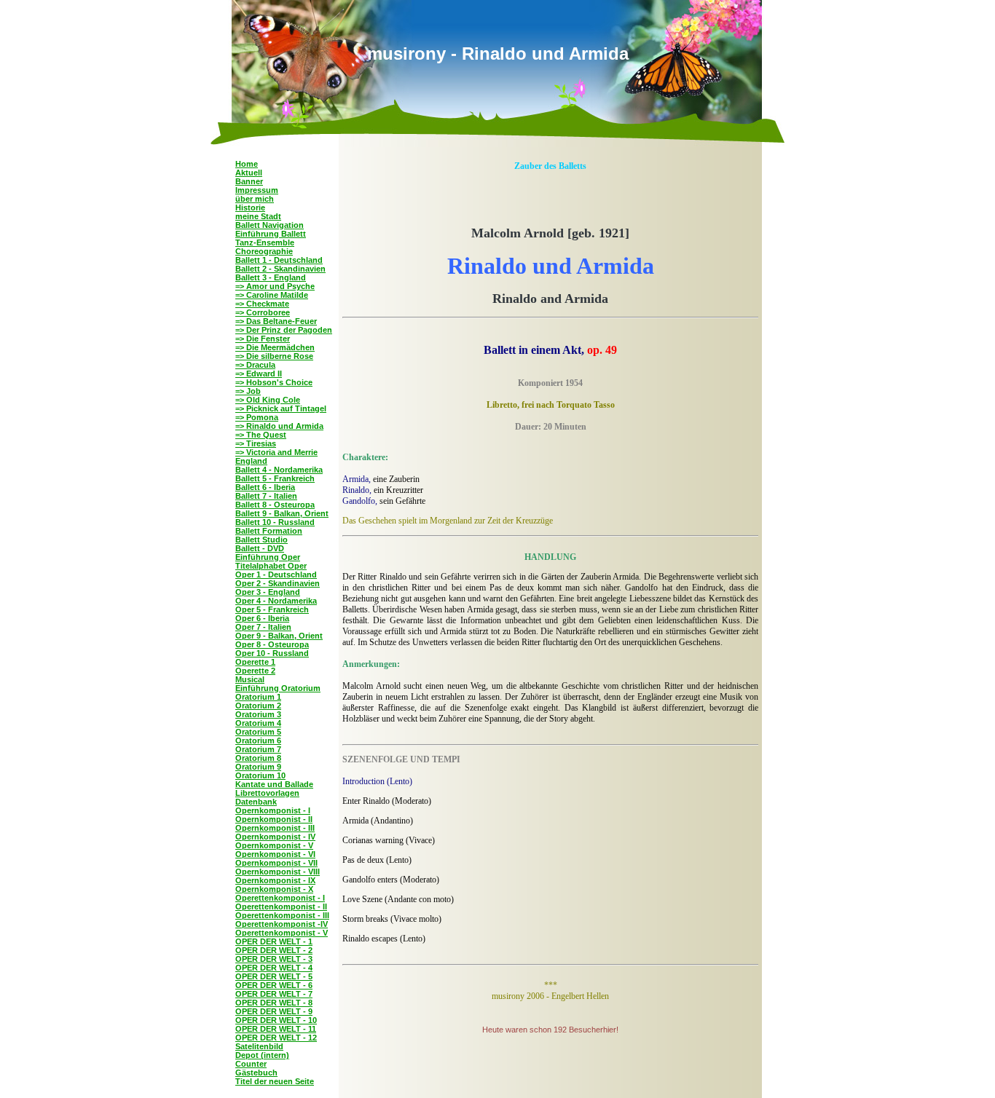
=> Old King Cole (267, 399)
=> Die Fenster (262, 338)
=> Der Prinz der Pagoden (283, 329)
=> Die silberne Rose (274, 356)
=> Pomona (256, 417)
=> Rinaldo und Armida (279, 426)
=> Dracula (255, 364)
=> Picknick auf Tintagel (280, 408)
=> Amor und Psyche (275, 286)
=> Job (248, 391)
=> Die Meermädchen (275, 347)
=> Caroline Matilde (271, 295)
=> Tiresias (255, 443)
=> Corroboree (262, 312)
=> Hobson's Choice (273, 382)
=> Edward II (258, 373)
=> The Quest (260, 434)
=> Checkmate (262, 303)
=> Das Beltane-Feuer (276, 321)
